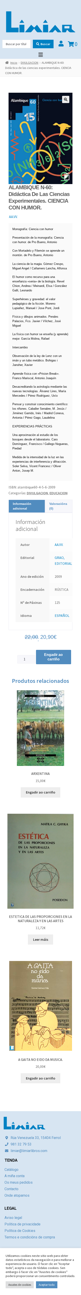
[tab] (27, 506)
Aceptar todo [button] (47, 1285)
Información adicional (22, 506)
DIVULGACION (29, 63)
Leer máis (40, 939)
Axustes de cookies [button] (19, 1285)
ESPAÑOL (62, 615)
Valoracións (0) (58, 506)
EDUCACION (59, 493)
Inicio (13, 63)
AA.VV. (13, 216)
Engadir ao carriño (53, 657)
